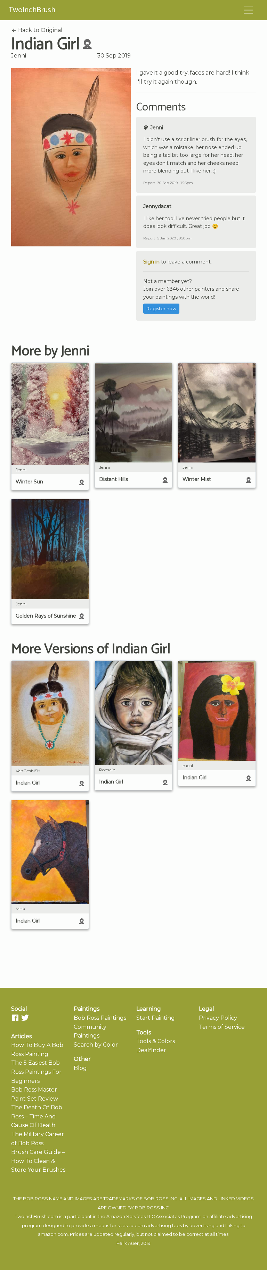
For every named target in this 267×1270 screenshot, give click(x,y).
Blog (80, 1068)
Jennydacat (157, 206)
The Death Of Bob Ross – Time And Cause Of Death (36, 1116)
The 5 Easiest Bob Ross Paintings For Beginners (36, 1071)
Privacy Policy (218, 1018)
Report (149, 183)
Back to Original (40, 30)
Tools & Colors (155, 1041)
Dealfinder (151, 1050)
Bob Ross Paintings (100, 1018)
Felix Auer (127, 1243)
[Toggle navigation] (248, 10)
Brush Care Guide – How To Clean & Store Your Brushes (38, 1161)
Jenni (18, 55)
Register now (161, 308)
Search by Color (96, 1044)
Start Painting (155, 1018)
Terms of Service (222, 1027)
